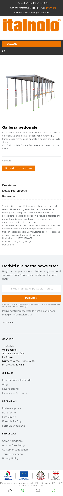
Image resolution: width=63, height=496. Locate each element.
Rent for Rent (10, 412)
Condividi (15, 160)
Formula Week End (13, 425)
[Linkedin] (19, 328)
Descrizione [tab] (9, 185)
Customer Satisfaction (15, 449)
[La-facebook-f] (3, 328)
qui (30, 314)
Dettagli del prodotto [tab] (14, 190)
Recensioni (8, 196)
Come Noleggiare (12, 441)
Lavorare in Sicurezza (14, 393)
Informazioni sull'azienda (16, 380)
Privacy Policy (10, 458)
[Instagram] (8, 328)
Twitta (20, 160)
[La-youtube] (14, 328)
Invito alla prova (11, 408)
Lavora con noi (10, 388)
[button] (51, 7)
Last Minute (9, 417)
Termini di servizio (12, 454)
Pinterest (24, 160)
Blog (5, 384)
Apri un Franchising (13, 445)
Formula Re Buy (12, 421)
